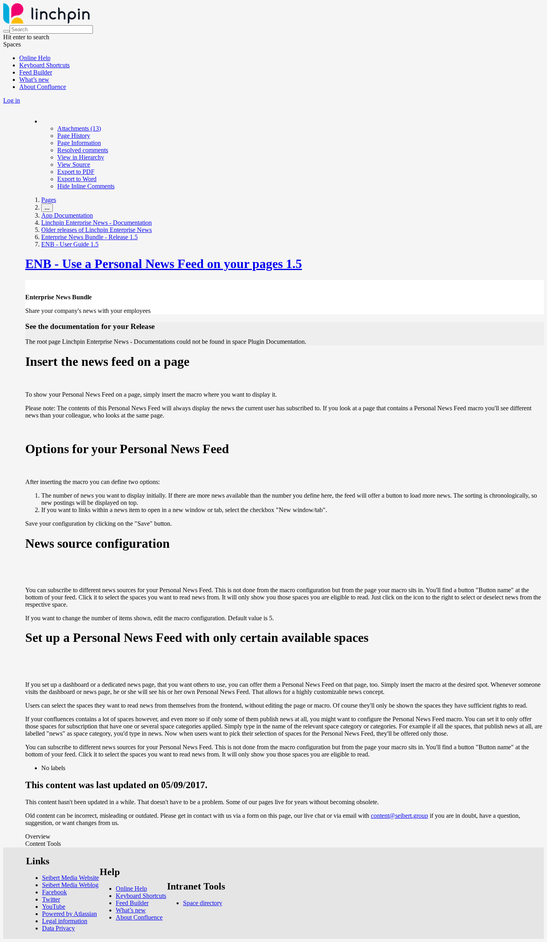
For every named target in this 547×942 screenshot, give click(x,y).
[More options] (41, 121)
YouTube (53, 906)
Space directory (202, 903)
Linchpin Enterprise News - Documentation (96, 222)
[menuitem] (79, 128)
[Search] (6, 31)
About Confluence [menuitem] (42, 86)
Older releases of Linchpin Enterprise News (96, 229)
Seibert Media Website (70, 877)
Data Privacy (58, 928)
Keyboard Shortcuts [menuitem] (44, 65)
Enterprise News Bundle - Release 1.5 (89, 237)
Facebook (54, 892)
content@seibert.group (399, 815)
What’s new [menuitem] (34, 79)
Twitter (51, 899)
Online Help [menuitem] (34, 57)
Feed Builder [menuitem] (35, 72)
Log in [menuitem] (11, 100)
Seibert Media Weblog (70, 884)
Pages (48, 199)
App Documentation (67, 215)
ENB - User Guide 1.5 (70, 244)
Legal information (64, 921)
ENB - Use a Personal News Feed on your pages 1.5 (163, 263)
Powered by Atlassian (69, 913)
